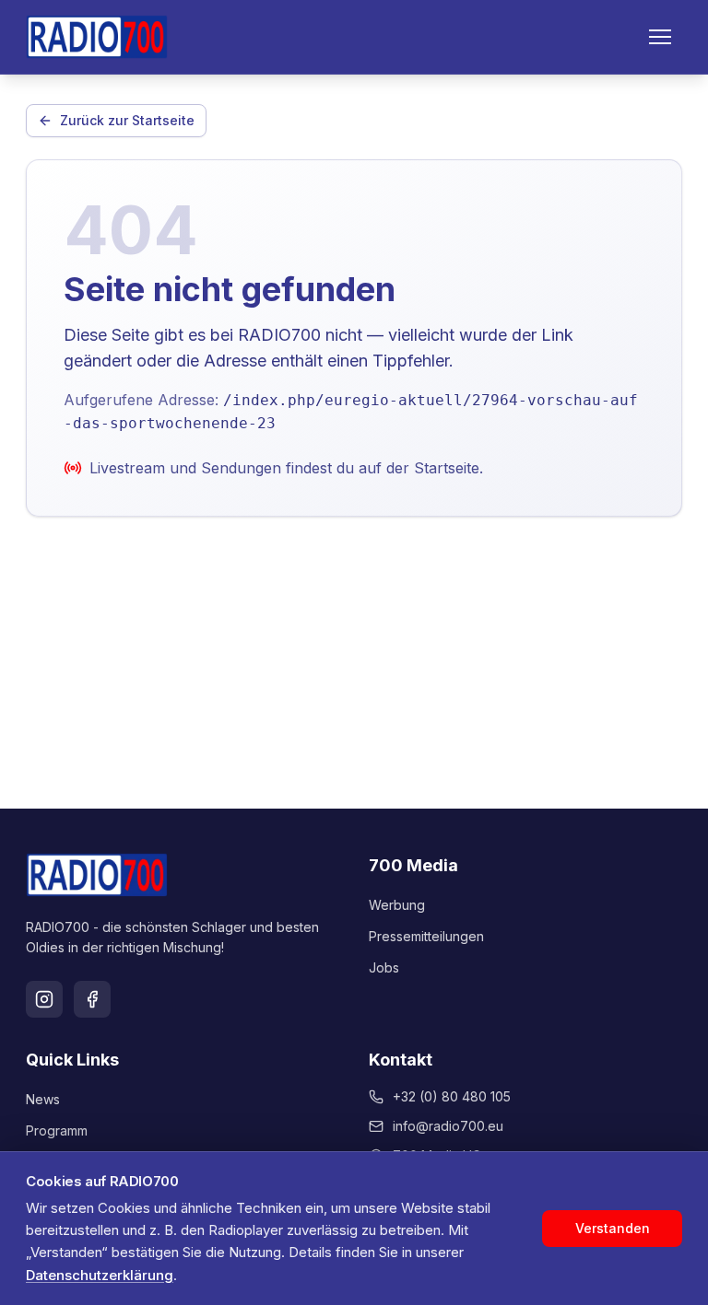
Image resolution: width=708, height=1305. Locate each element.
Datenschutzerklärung (99, 1275)
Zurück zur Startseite (127, 120)
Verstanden (612, 1228)
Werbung (397, 905)
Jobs (384, 967)
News (43, 1099)
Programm (57, 1130)
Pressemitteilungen (426, 936)
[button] (660, 37)
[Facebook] (92, 999)
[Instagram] (44, 999)
